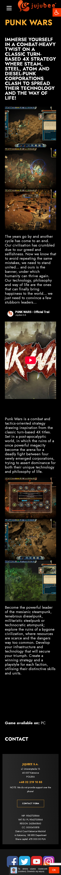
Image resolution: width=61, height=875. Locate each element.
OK (54, 870)
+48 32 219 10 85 (30, 782)
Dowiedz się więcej (35, 871)
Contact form (30, 803)
